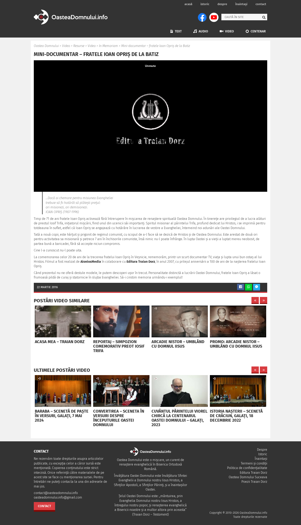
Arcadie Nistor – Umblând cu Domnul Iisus (178, 344)
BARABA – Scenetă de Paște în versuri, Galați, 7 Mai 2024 (61, 416)
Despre (222, 4)
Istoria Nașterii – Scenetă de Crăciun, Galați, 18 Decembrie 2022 (236, 416)
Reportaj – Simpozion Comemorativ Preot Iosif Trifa (119, 346)
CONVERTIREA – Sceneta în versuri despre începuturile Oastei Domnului (118, 418)
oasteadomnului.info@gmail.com (58, 497)
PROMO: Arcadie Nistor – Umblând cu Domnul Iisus (236, 344)
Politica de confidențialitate (247, 468)
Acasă (188, 4)
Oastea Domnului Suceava (248, 477)
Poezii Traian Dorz (254, 482)
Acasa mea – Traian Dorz (60, 341)
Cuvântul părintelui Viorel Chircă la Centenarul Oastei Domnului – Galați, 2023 (179, 418)
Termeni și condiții (254, 463)
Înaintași (241, 4)
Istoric (204, 4)
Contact (261, 4)
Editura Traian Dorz (253, 473)
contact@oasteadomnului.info (56, 493)
